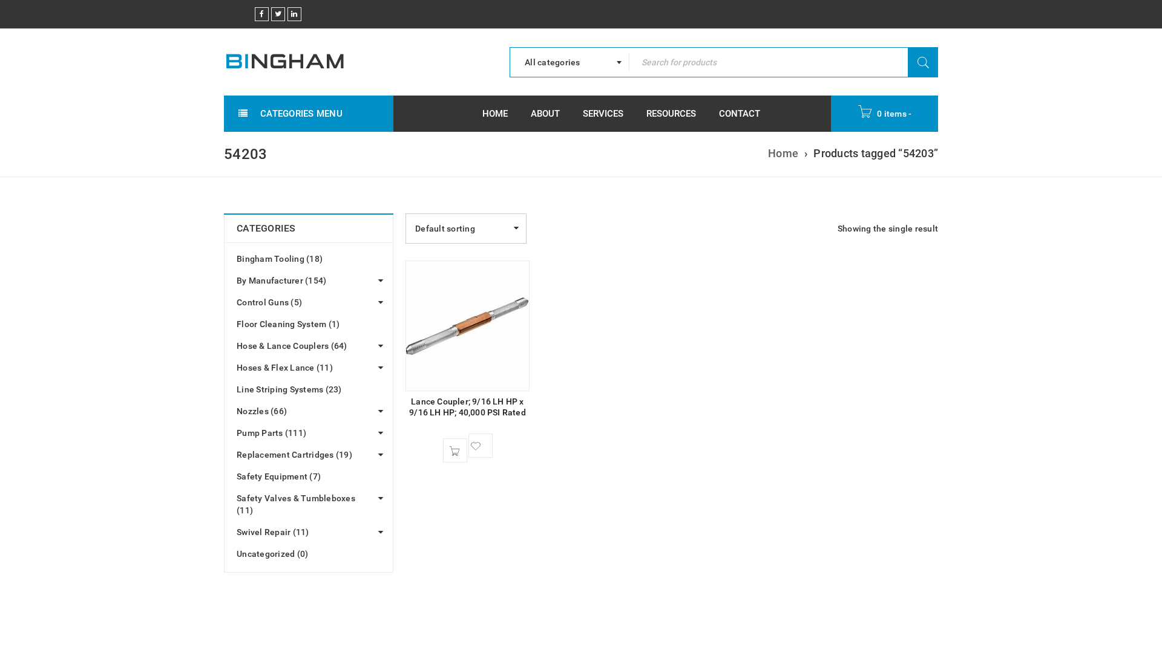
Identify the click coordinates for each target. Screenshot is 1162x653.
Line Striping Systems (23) (289, 389)
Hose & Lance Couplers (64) (292, 346)
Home (783, 153)
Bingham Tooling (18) (280, 259)
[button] (455, 450)
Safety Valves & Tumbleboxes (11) (296, 504)
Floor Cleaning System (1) (288, 324)
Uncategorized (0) (272, 554)
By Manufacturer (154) (281, 280)
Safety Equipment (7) (279, 476)
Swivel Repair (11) (273, 532)
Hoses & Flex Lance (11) (285, 367)
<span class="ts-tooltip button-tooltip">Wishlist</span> (480, 446)
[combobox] (569, 62)
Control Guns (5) (269, 302)
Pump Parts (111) (271, 433)
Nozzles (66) (262, 411)
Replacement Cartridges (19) (294, 455)
